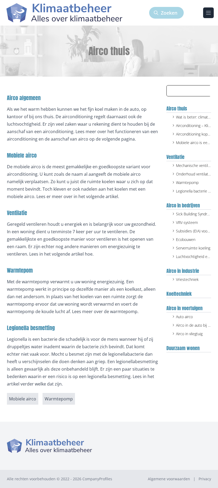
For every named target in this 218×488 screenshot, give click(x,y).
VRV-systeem (187, 222)
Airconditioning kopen (194, 134)
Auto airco (184, 316)
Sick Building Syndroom (195, 213)
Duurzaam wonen (183, 348)
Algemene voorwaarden (169, 478)
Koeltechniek (179, 293)
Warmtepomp (187, 182)
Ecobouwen (185, 239)
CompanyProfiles (97, 478)
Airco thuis (176, 108)
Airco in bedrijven (183, 205)
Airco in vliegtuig (189, 333)
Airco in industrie (182, 270)
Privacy (205, 478)
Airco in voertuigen (184, 308)
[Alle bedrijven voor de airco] (64, 12)
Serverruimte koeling (193, 248)
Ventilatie (175, 157)
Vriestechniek (187, 279)
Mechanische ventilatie (195, 165)
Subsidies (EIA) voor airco (197, 230)
